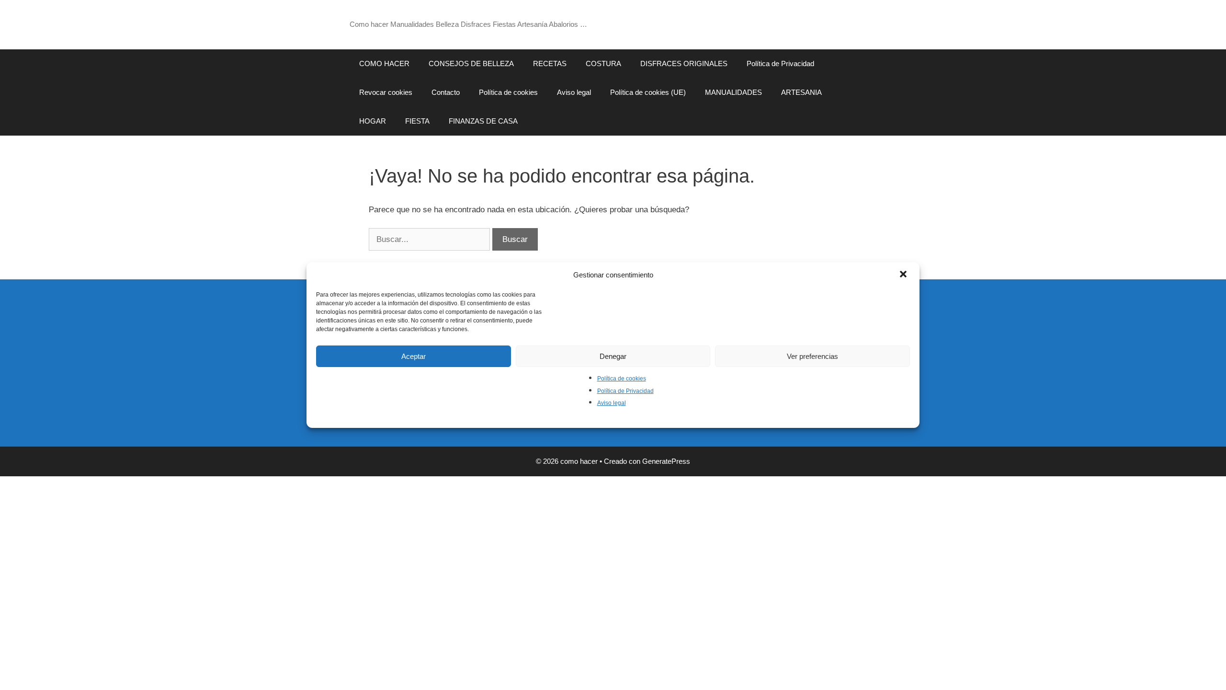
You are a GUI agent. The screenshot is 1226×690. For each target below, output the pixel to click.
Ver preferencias (812, 356)
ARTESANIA (801, 92)
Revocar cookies (385, 92)
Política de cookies (621, 378)
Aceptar (413, 356)
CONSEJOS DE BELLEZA (471, 63)
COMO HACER (384, 63)
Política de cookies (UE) (648, 92)
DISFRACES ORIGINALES (683, 63)
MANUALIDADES (733, 92)
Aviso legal (611, 403)
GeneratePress (666, 461)
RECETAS (550, 63)
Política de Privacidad (625, 391)
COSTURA (603, 63)
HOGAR (372, 121)
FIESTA (417, 121)
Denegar (613, 356)
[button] (904, 275)
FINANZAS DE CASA (483, 121)
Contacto (445, 92)
